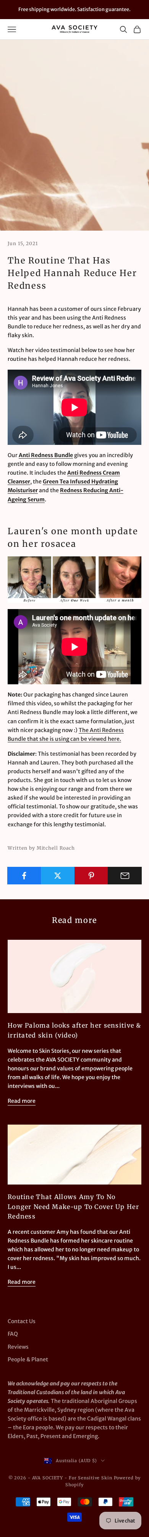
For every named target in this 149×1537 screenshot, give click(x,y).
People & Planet (28, 1359)
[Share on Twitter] (57, 875)
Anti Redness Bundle (46, 455)
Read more (22, 1100)
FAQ (13, 1333)
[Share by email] (124, 875)
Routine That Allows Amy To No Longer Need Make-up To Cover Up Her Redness (73, 1206)
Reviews (18, 1346)
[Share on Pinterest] (91, 875)
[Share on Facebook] (24, 875)
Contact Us (22, 1321)
